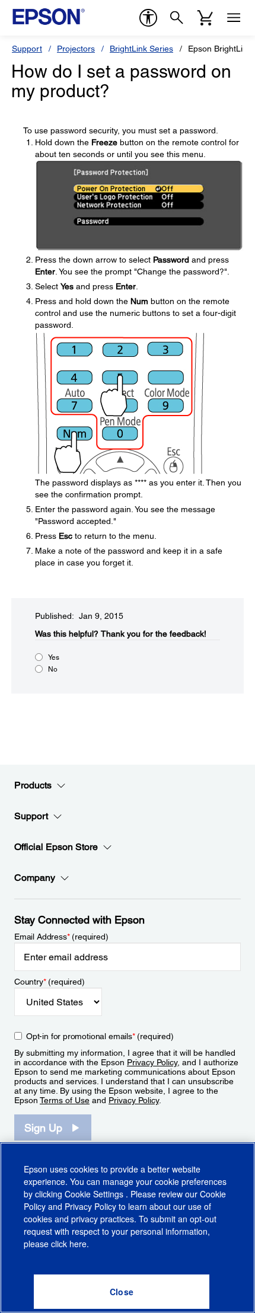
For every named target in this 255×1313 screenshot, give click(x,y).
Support (27, 48)
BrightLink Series (141, 48)
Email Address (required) (61, 936)
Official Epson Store (56, 846)
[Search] (176, 17)
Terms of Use (65, 1100)
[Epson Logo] (48, 16)
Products (33, 785)
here (78, 1244)
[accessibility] (148, 17)
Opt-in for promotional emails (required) (100, 1036)
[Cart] (205, 17)
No (53, 669)
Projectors (76, 48)
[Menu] (233, 17)
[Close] (121, 1291)
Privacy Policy (152, 1062)
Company (34, 877)
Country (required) (49, 981)
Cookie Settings (95, 1194)
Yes (53, 657)
